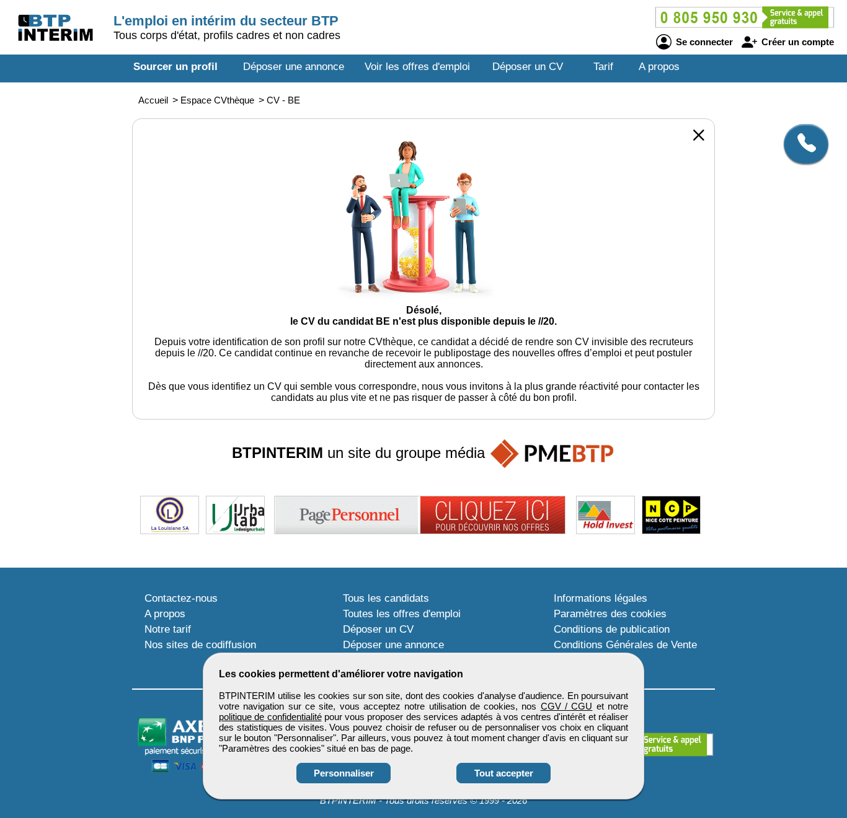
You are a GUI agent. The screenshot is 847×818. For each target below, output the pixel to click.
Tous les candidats (386, 598)
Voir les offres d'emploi (417, 67)
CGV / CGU (567, 706)
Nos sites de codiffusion (200, 645)
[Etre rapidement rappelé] (801, 143)
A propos (659, 67)
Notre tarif (167, 629)
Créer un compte (796, 42)
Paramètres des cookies (610, 614)
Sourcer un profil (175, 67)
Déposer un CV (527, 67)
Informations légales (600, 598)
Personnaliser (344, 773)
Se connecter (703, 42)
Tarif (603, 67)
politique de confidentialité (270, 716)
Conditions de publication (612, 629)
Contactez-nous (181, 598)
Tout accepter (503, 773)
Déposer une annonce (293, 67)
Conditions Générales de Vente (625, 645)
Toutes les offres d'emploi (402, 614)
